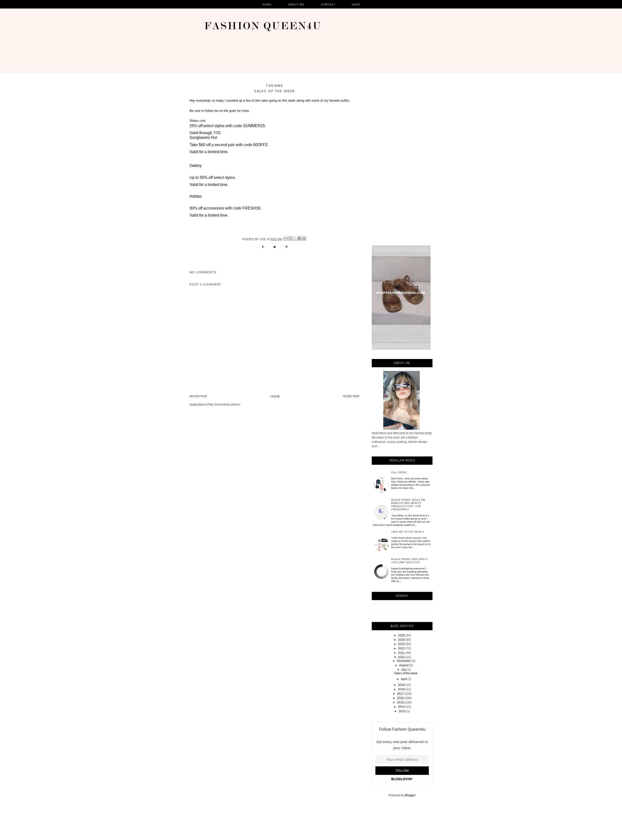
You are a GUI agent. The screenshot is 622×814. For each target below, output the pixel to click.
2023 (401, 644)
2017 (400, 693)
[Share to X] (295, 238)
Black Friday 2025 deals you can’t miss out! (409, 561)
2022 (401, 648)
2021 (401, 653)
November (404, 661)
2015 (400, 702)
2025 (401, 635)
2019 (401, 685)
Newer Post (198, 396)
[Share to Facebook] (299, 238)
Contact (328, 4)
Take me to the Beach (407, 531)
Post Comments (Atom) (223, 404)
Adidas (196, 196)
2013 (402, 711)
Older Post (351, 396)
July (403, 669)
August (403, 665)
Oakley (196, 166)
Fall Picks (398, 472)
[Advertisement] (402, 164)
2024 (401, 639)
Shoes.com (198, 121)
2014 (401, 707)
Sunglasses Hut (203, 137)
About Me (296, 4)
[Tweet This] (275, 248)
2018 (401, 689)
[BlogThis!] (290, 238)
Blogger (410, 795)
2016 (400, 698)
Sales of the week (405, 673)
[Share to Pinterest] (304, 238)
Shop (356, 4)
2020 (401, 657)
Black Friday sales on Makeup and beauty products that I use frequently (408, 504)
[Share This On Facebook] (263, 248)
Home (267, 4)
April (404, 679)
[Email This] (285, 238)
